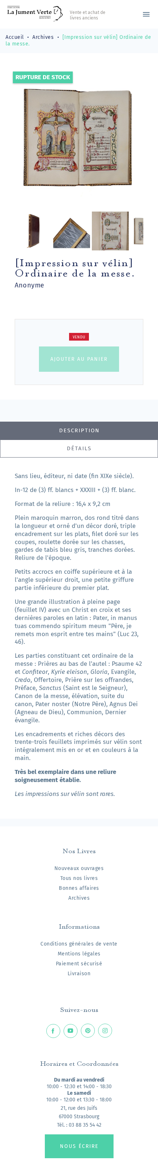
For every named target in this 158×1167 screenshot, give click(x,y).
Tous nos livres (79, 878)
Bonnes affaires (79, 888)
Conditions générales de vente (79, 944)
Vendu (79, 337)
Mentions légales (79, 954)
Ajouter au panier (79, 359)
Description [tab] (79, 430)
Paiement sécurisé (79, 964)
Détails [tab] (79, 448)
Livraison (79, 973)
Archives (79, 898)
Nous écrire (79, 1146)
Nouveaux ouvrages (79, 868)
